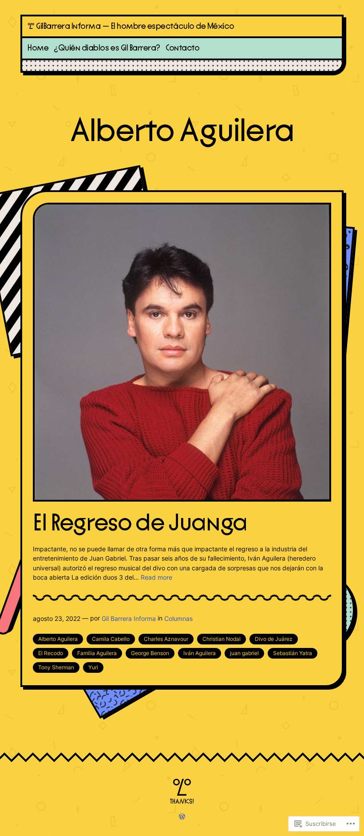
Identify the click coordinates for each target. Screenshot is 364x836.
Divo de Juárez (274, 639)
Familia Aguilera (97, 653)
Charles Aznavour (166, 639)
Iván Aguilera (199, 653)
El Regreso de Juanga (140, 523)
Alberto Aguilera (58, 639)
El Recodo (50, 653)
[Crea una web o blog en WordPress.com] (182, 817)
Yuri (93, 667)
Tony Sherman (56, 667)
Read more (156, 577)
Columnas (178, 618)
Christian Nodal (221, 639)
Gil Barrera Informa (129, 618)
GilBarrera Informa (68, 26)
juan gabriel (244, 653)
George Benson (150, 653)
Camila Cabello (111, 639)
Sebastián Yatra (292, 653)
